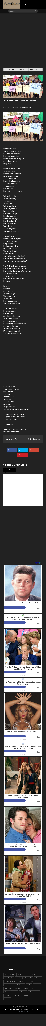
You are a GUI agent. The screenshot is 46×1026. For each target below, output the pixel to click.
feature (37, 985)
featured (8, 988)
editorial (31, 981)
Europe (7, 985)
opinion (7, 995)
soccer (26, 995)
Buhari (38, 978)
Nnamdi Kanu (34, 992)
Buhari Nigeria (10, 981)
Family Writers (19, 985)
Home (7, 1009)
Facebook (12, 450)
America (21, 974)
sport (34, 995)
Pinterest (23, 455)
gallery (17, 988)
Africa (12, 974)
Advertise (19, 1009)
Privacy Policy (34, 1009)
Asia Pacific (9, 978)
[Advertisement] (23, 41)
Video (7, 999)
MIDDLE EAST (28, 988)
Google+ (35, 450)
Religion (17, 995)
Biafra (19, 978)
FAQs (26, 1009)
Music (7, 992)
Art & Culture (32, 974)
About (12, 1009)
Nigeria (23, 992)
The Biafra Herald (28, 1007)
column (21, 981)
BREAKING (28, 978)
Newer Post (13, 439)
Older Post (33, 439)
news (15, 992)
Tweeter (24, 450)
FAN (29, 985)
